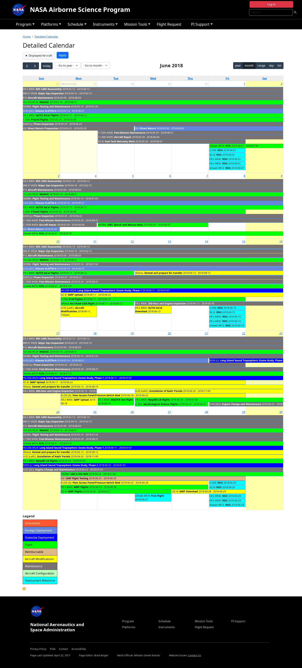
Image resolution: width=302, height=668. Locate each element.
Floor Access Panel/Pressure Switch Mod (96, 395)
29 (132, 84)
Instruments (102, 25)
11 (94, 241)
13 (169, 241)
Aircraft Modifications (72, 309)
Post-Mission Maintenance (129, 132)
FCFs (228, 145)
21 (206, 333)
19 (132, 333)
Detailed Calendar (46, 37)
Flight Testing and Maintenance (51, 106)
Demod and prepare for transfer (163, 273)
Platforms (48, 25)
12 (132, 241)
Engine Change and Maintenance (241, 404)
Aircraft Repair (122, 137)
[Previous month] (27, 66)
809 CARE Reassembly (49, 89)
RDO (220, 150)
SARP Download (188, 491)
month (249, 65)
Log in (271, 4)
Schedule (74, 25)
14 (206, 241)
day (271, 65)
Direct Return (148, 128)
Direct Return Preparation (43, 128)
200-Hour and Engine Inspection (167, 303)
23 (280, 333)
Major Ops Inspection (51, 93)
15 (243, 241)
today (47, 66)
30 (169, 84)
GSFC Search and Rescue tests (125, 224)
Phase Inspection (44, 124)
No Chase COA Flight (82, 303)
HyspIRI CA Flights (159, 399)
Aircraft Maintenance (40, 97)
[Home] (20, 9)
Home (27, 37)
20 (169, 333)
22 (243, 333)
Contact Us (194, 655)
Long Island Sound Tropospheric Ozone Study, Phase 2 (252, 360)
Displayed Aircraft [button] (40, 55)
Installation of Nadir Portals (165, 391)
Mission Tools (134, 25)
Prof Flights (76, 299)
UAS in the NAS (79, 474)
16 (280, 241)
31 (206, 84)
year (238, 65)
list (279, 65)
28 (206, 412)
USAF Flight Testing (77, 478)
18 (94, 333)
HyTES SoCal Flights (47, 115)
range (261, 65)
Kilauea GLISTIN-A (45, 110)
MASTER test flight (122, 399)
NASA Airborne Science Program (80, 9)
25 (94, 412)
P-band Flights (39, 119)
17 (57, 333)
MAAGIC (44, 102)
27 (57, 84)
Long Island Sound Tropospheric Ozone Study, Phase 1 (109, 290)
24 (57, 412)
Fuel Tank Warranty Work (120, 141)
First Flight (157, 495)
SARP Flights (81, 487)
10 (57, 241)
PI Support (199, 25)
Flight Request (169, 24)
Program (22, 25)
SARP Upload (75, 294)
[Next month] (35, 66)
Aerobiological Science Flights (160, 404)
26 (132, 412)
